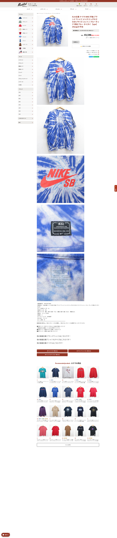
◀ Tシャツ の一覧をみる (52, 351)
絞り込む (115, 189)
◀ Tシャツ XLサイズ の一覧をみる (52, 354)
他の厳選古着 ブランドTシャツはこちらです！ (54, 336)
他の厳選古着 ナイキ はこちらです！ (50, 343)
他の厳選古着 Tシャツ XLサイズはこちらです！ (54, 339)
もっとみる (68, 444)
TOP (38, 13)
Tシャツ (41, 13)
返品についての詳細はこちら (92, 50)
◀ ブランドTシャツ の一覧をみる (84, 351)
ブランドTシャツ (48, 13)
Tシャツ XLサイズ (56, 13)
